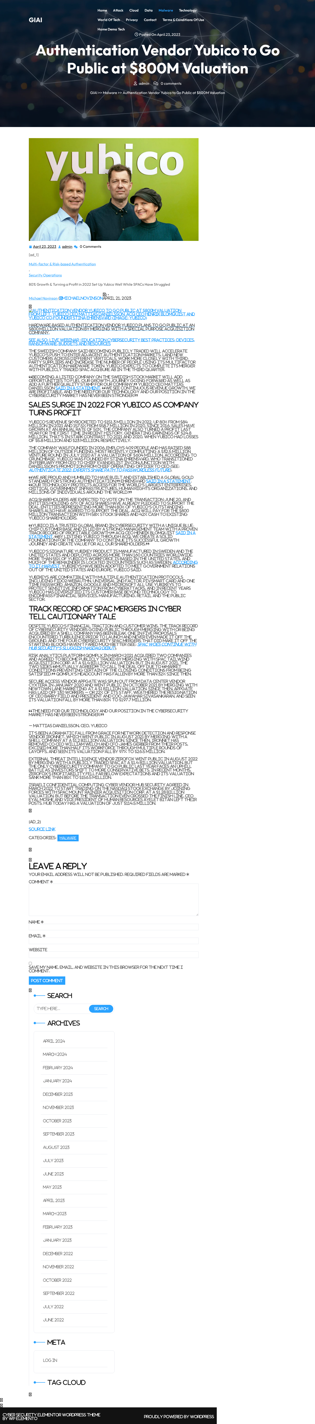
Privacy (132, 20)
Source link (42, 829)
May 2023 (52, 1187)
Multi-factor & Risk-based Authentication (62, 264)
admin (67, 246)
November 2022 (58, 1267)
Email (37, 936)
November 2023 (58, 1107)
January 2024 (57, 1081)
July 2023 (53, 1160)
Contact (150, 20)
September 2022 (58, 1293)
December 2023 (58, 1094)
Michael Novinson (43, 298)
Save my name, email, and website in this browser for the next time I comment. (106, 969)
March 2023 (55, 1213)
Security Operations (45, 275)
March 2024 (55, 1054)
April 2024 (54, 1041)
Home (102, 10)
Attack (118, 10)
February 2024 (58, 1068)
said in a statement (78, 388)
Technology (188, 10)
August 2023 (56, 1147)
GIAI (35, 20)
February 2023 (58, 1227)
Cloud (134, 10)
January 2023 (57, 1240)
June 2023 (53, 1174)
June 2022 (53, 1320)
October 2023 (57, 1121)
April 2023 (54, 1200)
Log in (50, 1360)
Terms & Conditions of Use (183, 20)
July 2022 (53, 1307)
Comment (41, 882)
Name (36, 922)
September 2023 (58, 1134)
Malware (166, 10)
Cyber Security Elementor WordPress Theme (51, 1415)
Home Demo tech (111, 29)
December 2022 (58, 1253)
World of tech (109, 20)
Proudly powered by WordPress (179, 1416)
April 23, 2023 (45, 247)
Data (149, 10)
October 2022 (57, 1280)
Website (38, 949)
